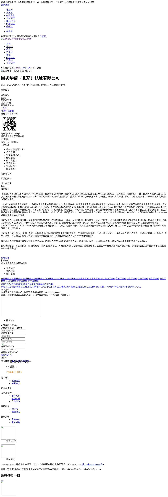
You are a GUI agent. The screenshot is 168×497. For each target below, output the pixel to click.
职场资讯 (10, 15)
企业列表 (26, 68)
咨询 (68, 287)
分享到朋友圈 (7, 111)
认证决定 (91, 287)
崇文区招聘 (50, 278)
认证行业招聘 (7, 284)
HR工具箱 (11, 21)
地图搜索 (16, 412)
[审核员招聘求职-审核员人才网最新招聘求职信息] (16, 39)
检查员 (74, 287)
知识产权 (114, 287)
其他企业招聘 (46, 284)
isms (97, 287)
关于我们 (16, 381)
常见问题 (16, 422)
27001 (49, 287)
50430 (43, 287)
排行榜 (15, 409)
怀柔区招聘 (154, 278)
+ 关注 (4, 108)
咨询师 (131, 287)
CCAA (138, 287)
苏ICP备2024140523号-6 (93, 464)
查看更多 (5, 258)
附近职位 (10, 24)
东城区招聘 (6, 278)
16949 (107, 287)
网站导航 (5, 5)
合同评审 (123, 287)
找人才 (9, 13)
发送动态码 (6, 355)
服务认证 (56, 287)
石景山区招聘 (84, 278)
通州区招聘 (121, 278)
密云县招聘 (22, 281)
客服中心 (16, 419)
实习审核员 (35, 287)
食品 (63, 287)
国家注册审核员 (15, 287)
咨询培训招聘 (33, 284)
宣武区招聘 (61, 278)
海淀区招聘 (28, 278)
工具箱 (9, 60)
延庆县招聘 (33, 281)
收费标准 (16, 399)
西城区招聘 (17, 278)
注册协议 (16, 383)
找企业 (9, 26)
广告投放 (16, 401)
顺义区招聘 (132, 278)
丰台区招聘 (72, 278)
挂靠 (102, 287)
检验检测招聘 (20, 284)
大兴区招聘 (11, 281)
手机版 (43, 36)
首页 (8, 44)
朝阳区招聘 (39, 278)
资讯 (8, 55)
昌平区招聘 (143, 278)
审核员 (4, 287)
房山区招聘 (96, 278)
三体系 (26, 287)
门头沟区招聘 (108, 278)
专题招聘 (10, 18)
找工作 (9, 10)
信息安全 (82, 287)
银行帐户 (16, 396)
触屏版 (9, 31)
